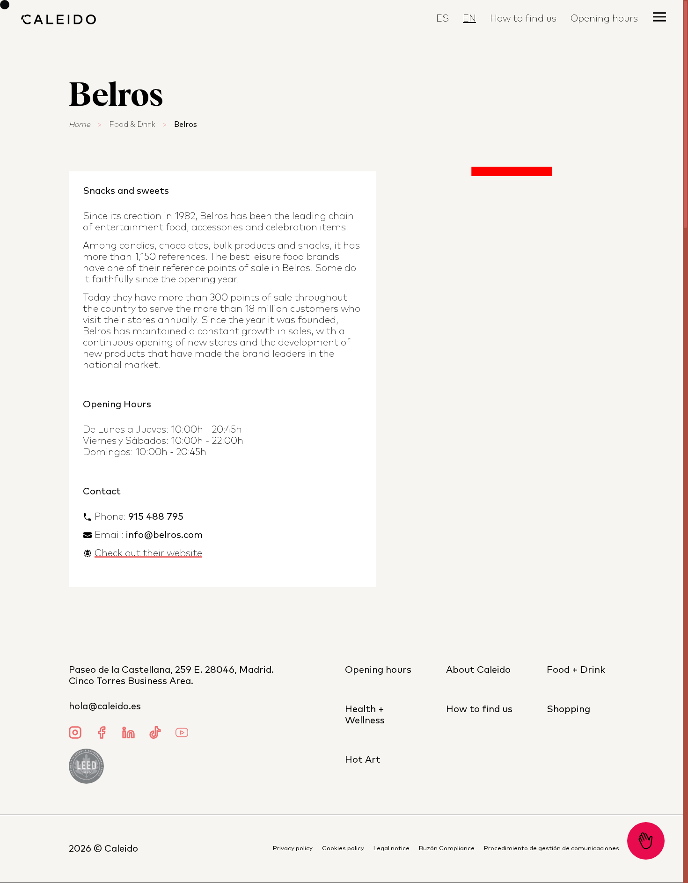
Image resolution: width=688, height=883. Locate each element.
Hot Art (363, 760)
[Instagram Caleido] (75, 734)
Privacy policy (293, 849)
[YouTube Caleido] (182, 734)
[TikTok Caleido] (155, 734)
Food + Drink (576, 670)
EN (469, 18)
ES (442, 18)
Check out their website (148, 553)
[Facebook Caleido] (101, 734)
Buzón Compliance (447, 849)
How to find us (523, 18)
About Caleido (478, 670)
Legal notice (391, 849)
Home (79, 124)
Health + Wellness (365, 715)
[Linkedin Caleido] (128, 734)
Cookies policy (343, 849)
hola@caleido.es (105, 706)
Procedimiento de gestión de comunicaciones (551, 849)
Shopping (568, 709)
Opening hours (378, 670)
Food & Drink (132, 124)
